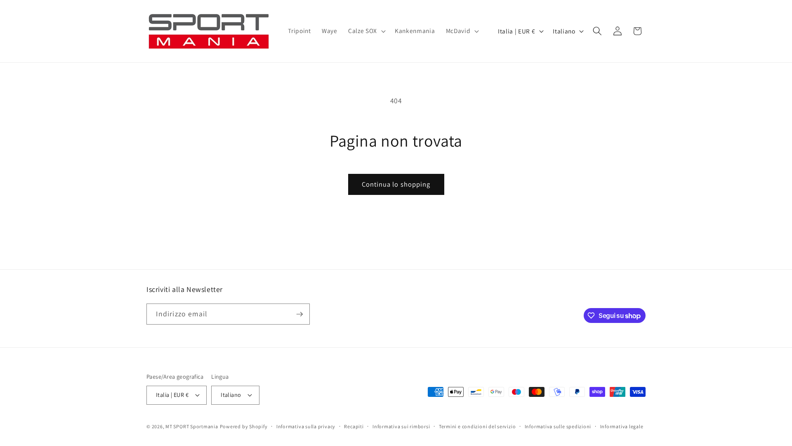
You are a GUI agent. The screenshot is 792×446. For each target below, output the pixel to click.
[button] (366, 30)
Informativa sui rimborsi (401, 426)
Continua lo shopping (396, 184)
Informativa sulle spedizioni (558, 426)
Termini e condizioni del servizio (477, 426)
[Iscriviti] (299, 314)
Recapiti (353, 426)
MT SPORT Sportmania (191, 426)
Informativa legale (622, 426)
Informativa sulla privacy (305, 426)
